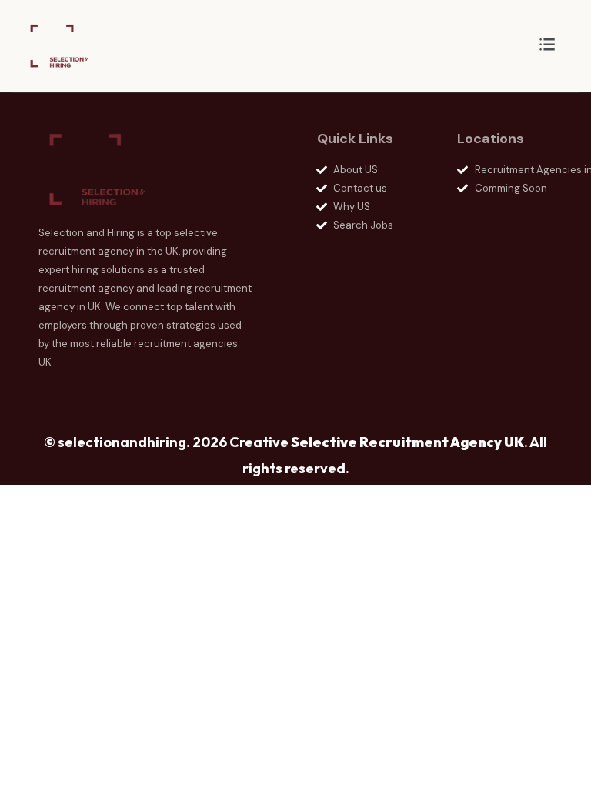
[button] (547, 46)
